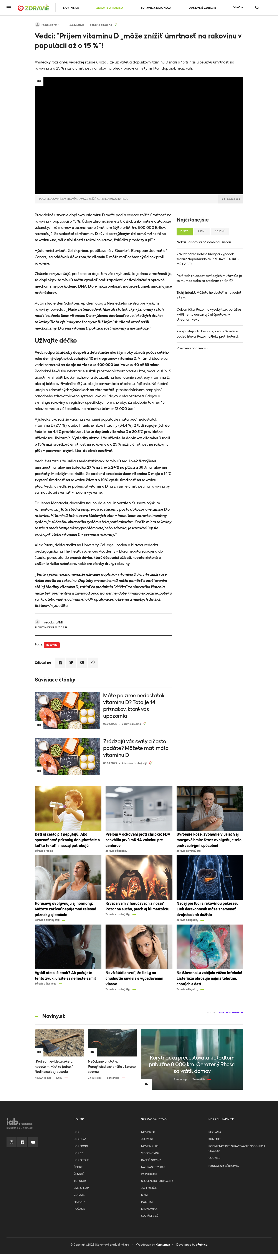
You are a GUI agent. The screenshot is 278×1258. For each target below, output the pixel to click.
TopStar (80, 1181)
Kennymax (163, 1244)
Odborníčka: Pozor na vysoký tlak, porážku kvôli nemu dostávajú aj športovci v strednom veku (209, 314)
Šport (78, 1167)
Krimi (144, 1195)
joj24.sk (147, 1139)
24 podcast (149, 1174)
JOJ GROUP (81, 1160)
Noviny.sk (148, 1132)
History (79, 1202)
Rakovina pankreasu (192, 348)
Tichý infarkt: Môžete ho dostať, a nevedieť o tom (209, 295)
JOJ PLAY (80, 1139)
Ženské (79, 1174)
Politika (147, 1202)
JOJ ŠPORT (81, 1146)
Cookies (214, 1158)
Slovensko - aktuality (157, 1181)
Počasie (79, 1209)
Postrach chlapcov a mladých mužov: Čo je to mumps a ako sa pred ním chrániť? (209, 278)
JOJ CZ (78, 1153)
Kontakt (214, 1139)
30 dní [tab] (220, 231)
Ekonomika (149, 1209)
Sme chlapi (81, 1188)
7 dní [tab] (202, 231)
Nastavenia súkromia (223, 1166)
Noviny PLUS (149, 1146)
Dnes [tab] (184, 231)
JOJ (76, 1132)
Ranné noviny (151, 1160)
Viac (236, 7)
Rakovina (52, 644)
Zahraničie (149, 1188)
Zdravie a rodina (109, 8)
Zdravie (79, 1195)
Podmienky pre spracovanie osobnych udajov (236, 1149)
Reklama (214, 1132)
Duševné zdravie (202, 8)
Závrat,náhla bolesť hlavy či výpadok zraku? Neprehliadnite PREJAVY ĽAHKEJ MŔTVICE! (208, 259)
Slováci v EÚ (149, 1216)
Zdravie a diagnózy (156, 8)
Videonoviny (150, 1153)
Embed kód (233, 199)
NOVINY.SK (71, 8)
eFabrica (201, 1244)
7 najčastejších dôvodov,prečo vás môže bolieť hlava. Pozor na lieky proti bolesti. (207, 334)
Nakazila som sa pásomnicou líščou (204, 242)
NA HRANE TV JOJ (153, 1167)
